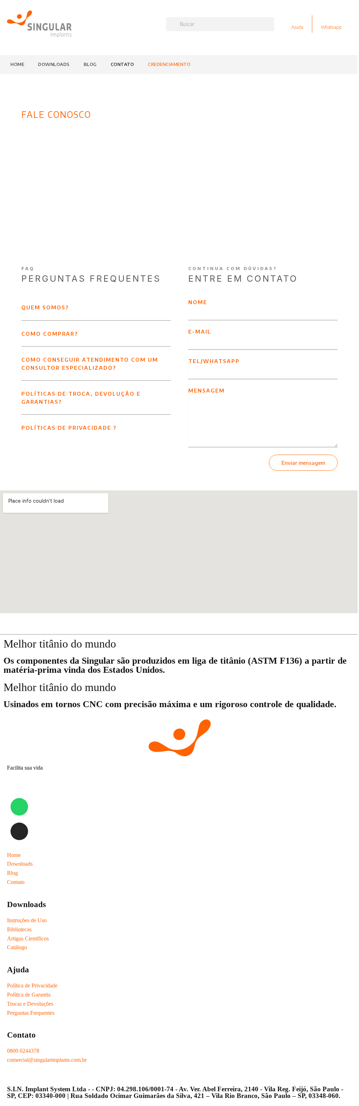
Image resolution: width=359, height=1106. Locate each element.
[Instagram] (19, 831)
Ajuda (297, 27)
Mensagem (206, 390)
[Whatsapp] (19, 807)
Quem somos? (45, 307)
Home (17, 64)
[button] (96, 309)
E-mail (199, 331)
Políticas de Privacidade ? (68, 427)
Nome (197, 302)
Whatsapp (331, 27)
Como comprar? (49, 333)
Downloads (54, 64)
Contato (122, 64)
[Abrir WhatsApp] (343, 1088)
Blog (90, 64)
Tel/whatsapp (214, 361)
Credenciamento (169, 64)
